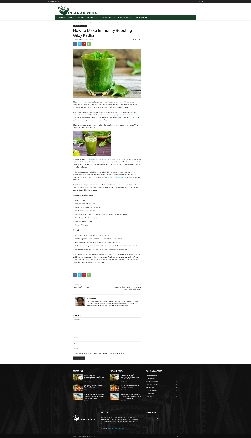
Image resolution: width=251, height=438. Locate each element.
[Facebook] (197, 1)
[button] (191, 17)
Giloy (91, 23)
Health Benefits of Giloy (81, 287)
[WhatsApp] (89, 44)
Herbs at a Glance (83, 23)
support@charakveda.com (116, 428)
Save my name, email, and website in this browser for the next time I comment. (100, 353)
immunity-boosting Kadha (117, 177)
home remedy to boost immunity (98, 159)
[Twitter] (202, 1)
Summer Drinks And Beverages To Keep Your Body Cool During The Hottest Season (94, 396)
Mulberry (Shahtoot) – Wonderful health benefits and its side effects (94, 377)
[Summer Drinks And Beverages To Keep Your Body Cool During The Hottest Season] (78, 396)
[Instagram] (200, 1)
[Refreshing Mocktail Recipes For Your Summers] (78, 387)
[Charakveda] (77, 9)
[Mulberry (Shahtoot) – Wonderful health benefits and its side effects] (78, 377)
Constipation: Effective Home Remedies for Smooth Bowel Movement (127, 288)
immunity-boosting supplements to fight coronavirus (120, 115)
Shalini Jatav (78, 39)
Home (74, 23)
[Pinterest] (84, 44)
